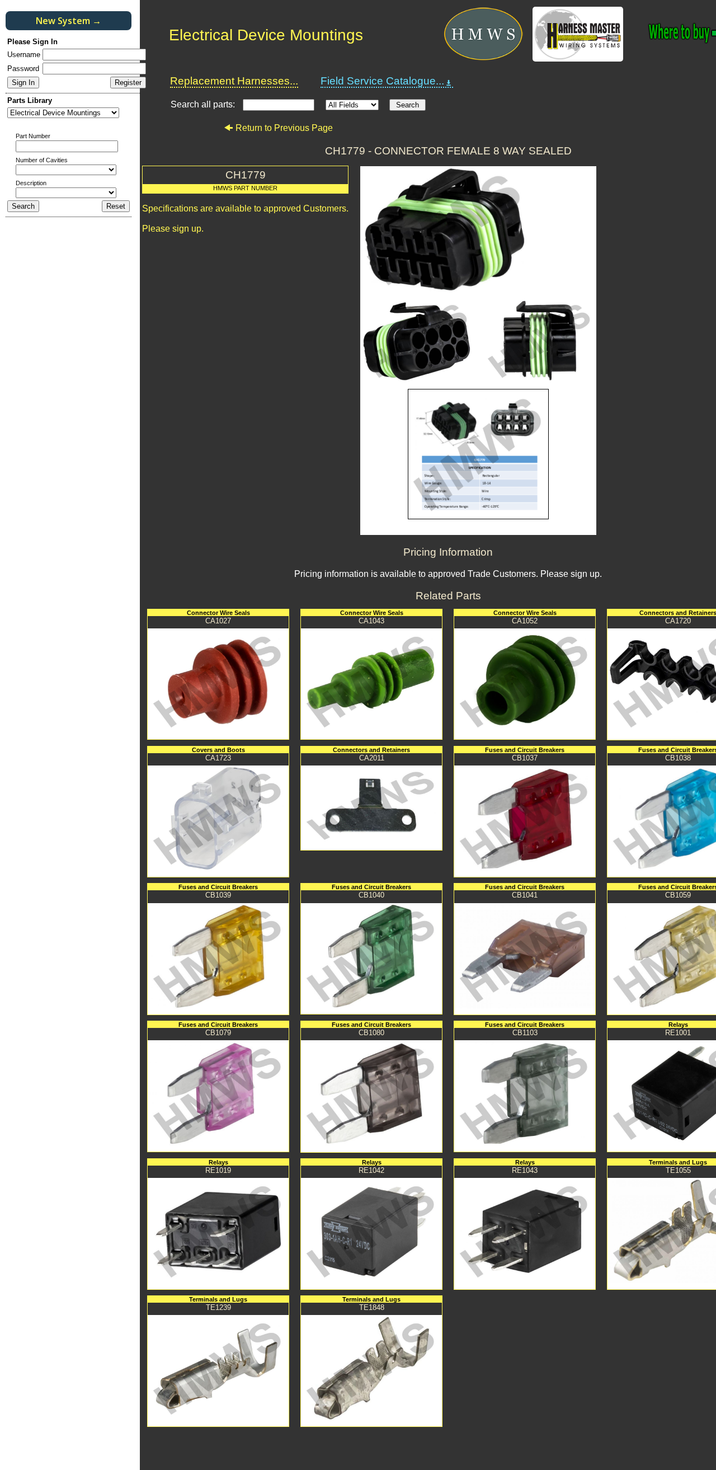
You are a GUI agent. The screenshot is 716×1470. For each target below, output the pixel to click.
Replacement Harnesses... (234, 81)
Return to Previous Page (284, 128)
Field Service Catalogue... (382, 81)
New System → (68, 21)
